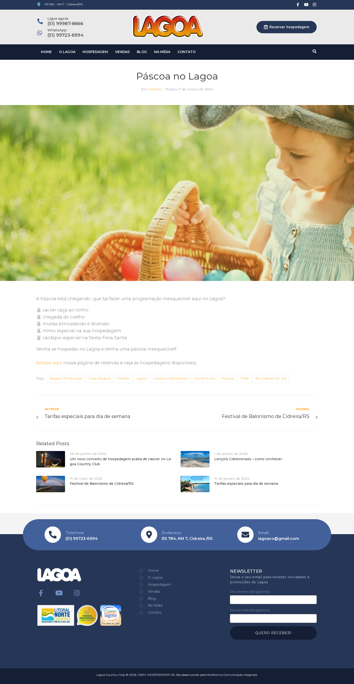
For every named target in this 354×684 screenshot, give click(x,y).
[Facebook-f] (298, 4)
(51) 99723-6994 (65, 35)
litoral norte (204, 378)
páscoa (228, 378)
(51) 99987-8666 (65, 23)
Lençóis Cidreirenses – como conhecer (248, 459)
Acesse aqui (49, 362)
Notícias (155, 89)
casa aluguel (99, 378)
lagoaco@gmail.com (278, 538)
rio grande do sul (270, 378)
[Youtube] (306, 4)
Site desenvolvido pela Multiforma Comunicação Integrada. (217, 675)
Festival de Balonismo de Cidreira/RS (102, 483)
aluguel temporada (65, 378)
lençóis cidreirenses (170, 378)
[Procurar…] (314, 51)
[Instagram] (314, 4)
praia (245, 378)
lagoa (141, 378)
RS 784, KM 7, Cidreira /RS (187, 538)
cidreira (123, 378)
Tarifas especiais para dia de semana (246, 483)
